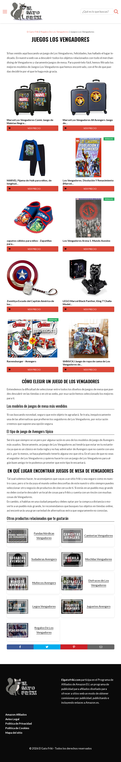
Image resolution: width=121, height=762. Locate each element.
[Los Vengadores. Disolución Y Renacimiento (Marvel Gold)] (88, 157)
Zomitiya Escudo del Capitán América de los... (30, 302)
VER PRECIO (34, 128)
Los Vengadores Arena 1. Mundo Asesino (86, 240)
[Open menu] (5, 11)
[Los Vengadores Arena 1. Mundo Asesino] (88, 218)
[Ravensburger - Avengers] (32, 338)
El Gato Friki (33, 31)
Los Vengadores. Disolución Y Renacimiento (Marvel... (88, 182)
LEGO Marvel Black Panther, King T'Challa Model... (87, 302)
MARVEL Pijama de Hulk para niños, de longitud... (29, 182)
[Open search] (116, 11)
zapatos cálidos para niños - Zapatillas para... (29, 242)
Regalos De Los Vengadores (54, 31)
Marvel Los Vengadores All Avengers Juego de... (88, 121)
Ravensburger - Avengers (21, 361)
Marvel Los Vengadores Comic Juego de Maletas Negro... (30, 121)
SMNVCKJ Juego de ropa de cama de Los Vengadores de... (86, 363)
